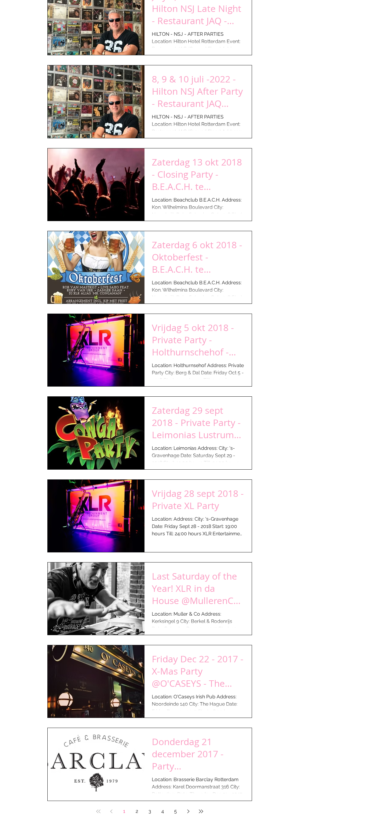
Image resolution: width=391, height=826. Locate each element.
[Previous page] (111, 811)
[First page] (98, 811)
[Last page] (201, 811)
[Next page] (188, 811)
